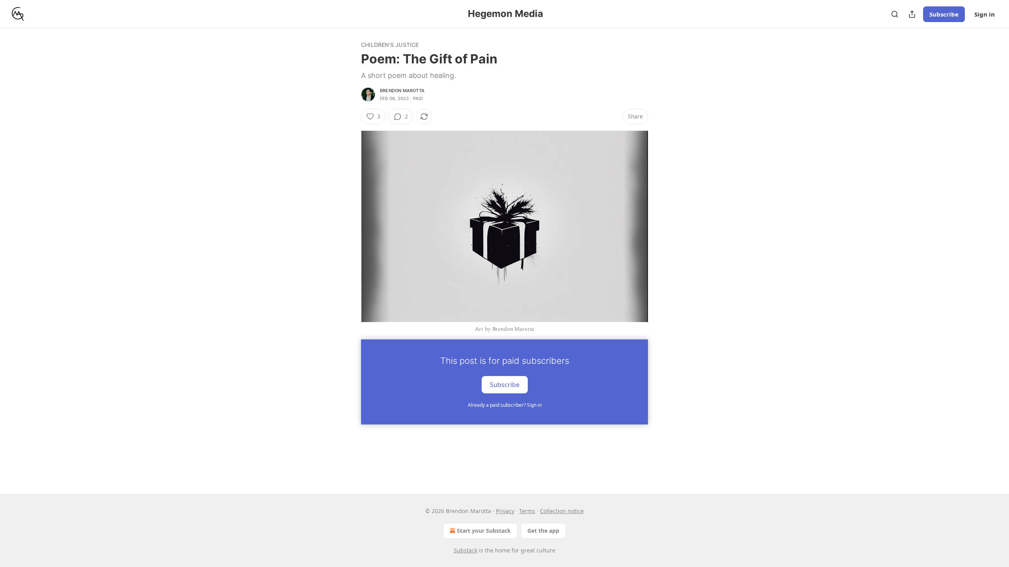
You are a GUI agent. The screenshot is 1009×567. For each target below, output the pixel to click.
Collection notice (562, 511)
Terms (527, 511)
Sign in (984, 14)
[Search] (895, 14)
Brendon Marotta (402, 90)
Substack (465, 550)
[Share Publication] (912, 14)
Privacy (505, 511)
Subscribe (944, 14)
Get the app (543, 530)
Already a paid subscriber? (505, 405)
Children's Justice (390, 44)
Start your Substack (484, 530)
